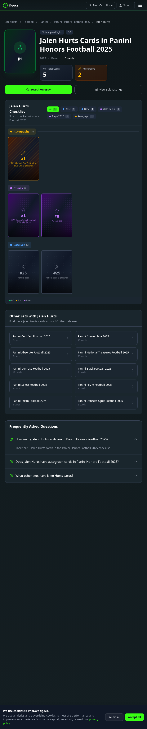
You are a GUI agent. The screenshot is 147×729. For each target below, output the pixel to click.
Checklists (11, 22)
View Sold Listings (110, 89)
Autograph (84, 117)
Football (29, 22)
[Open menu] (140, 5)
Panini (44, 22)
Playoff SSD (60, 117)
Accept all (134, 717)
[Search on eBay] (34, 176)
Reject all (114, 717)
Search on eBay (41, 89)
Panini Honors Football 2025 (72, 22)
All (52, 109)
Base (69, 109)
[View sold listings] (28, 176)
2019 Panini (110, 109)
